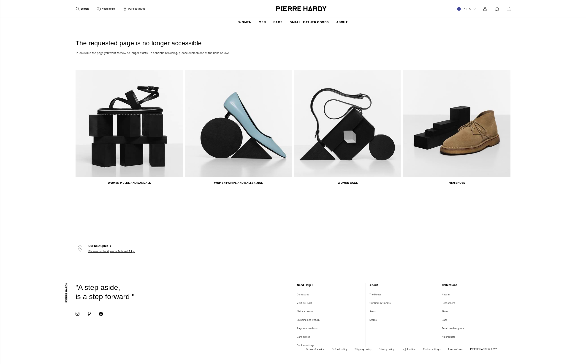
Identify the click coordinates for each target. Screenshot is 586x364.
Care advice (303, 336)
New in (446, 294)
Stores (373, 319)
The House (375, 294)
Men (262, 22)
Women (244, 22)
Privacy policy (386, 349)
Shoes (445, 311)
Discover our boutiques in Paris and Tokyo (111, 251)
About (342, 22)
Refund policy (339, 349)
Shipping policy (363, 349)
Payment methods (307, 328)
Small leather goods (309, 22)
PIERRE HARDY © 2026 (483, 349)
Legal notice (409, 349)
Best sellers (448, 303)
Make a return (305, 311)
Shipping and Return (308, 319)
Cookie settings (305, 345)
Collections (449, 285)
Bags (277, 22)
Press (372, 311)
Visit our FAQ (304, 303)
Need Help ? (305, 285)
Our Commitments (380, 303)
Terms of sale (455, 349)
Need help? (108, 8)
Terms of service (315, 349)
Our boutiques (136, 8)
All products (448, 336)
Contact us (303, 294)
